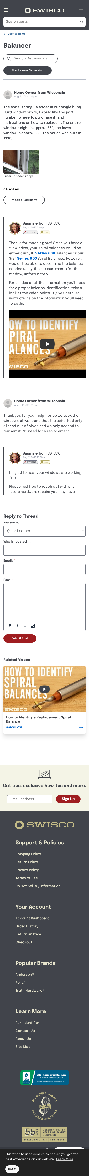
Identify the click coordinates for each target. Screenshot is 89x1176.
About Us (23, 1039)
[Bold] (10, 626)
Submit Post (20, 638)
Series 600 (45, 253)
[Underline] (25, 626)
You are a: (11, 522)
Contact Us (25, 1031)
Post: (7, 580)
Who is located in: (17, 541)
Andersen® (25, 975)
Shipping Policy (28, 854)
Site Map (23, 1047)
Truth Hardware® (30, 991)
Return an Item (28, 934)
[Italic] (17, 626)
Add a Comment (25, 200)
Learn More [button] (64, 1159)
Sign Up (68, 799)
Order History (27, 926)
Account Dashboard (32, 918)
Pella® (21, 983)
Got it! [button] (12, 1169)
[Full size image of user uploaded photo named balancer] (21, 162)
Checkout (24, 942)
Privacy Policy (27, 870)
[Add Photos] (32, 626)
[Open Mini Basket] (82, 10)
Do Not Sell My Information (38, 886)
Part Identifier (27, 1023)
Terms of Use (27, 878)
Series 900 (27, 258)
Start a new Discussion (27, 70)
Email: (8, 560)
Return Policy (27, 862)
